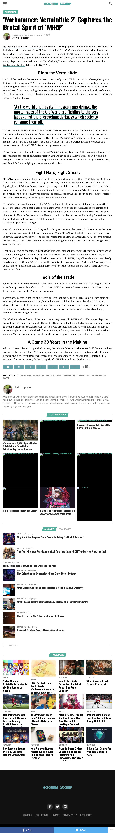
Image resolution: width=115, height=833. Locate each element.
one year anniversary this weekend (84, 57)
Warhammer (99, 376)
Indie (49, 376)
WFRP (6, 378)
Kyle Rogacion (22, 38)
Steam (57, 376)
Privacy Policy (70, 815)
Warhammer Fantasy (14, 65)
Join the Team (41, 815)
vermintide (69, 376)
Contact (55, 815)
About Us (27, 815)
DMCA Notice (86, 815)
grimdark (39, 376)
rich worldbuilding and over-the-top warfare (83, 82)
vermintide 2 (83, 376)
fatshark (26, 376)
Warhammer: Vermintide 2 (25, 57)
